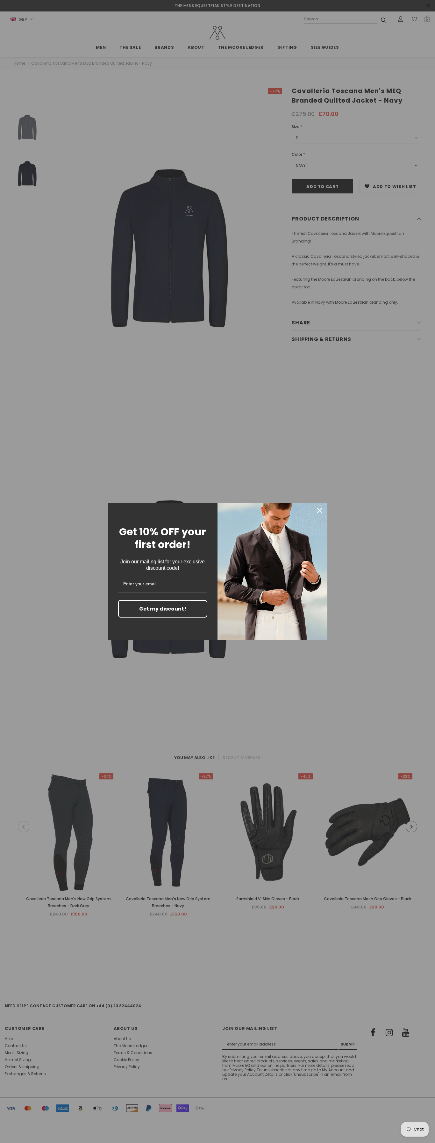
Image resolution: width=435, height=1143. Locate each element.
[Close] (319, 510)
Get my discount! (162, 608)
